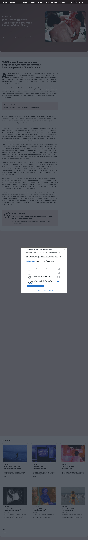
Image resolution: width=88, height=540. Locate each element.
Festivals (39, 2)
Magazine (62, 2)
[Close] (65, 250)
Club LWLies (54, 2)
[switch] (58, 269)
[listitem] (44, 266)
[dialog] (44, 270)
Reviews (25, 2)
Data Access (44, 290)
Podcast (46, 2)
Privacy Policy (50, 290)
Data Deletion (37, 290)
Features (32, 2)
